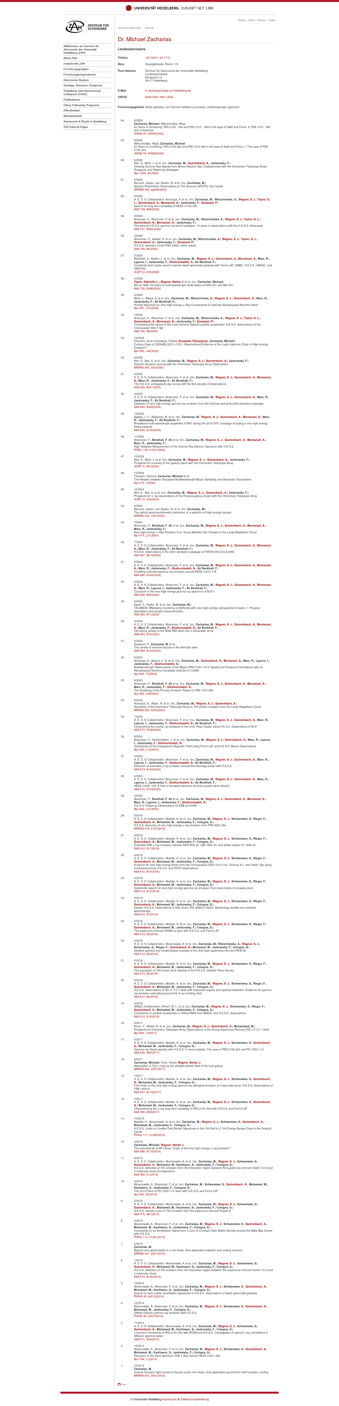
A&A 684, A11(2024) (146, 614)
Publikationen (72, 99)
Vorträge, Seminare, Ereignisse (83, 85)
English (272, 20)
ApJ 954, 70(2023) (145, 674)
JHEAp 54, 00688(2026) (149, 153)
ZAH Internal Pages (76, 126)
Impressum (170, 1399)
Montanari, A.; (171, 203)
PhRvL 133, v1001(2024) (149, 450)
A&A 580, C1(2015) (146, 1174)
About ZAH (70, 58)
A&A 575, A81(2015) (146, 1214)
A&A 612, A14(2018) (146, 1016)
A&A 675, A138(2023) (147, 730)
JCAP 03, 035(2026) (146, 272)
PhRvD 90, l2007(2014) (148, 1316)
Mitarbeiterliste (73, 115)
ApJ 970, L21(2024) (146, 535)
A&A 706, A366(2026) (147, 288)
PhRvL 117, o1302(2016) (149, 1135)
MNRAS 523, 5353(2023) (149, 710)
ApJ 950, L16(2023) (146, 749)
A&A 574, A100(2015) (147, 1277)
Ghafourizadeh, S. (167, 664)
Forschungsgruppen (76, 69)
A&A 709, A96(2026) (146, 209)
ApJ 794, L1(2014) (145, 1359)
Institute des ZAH (74, 63)
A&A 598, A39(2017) (146, 1112)
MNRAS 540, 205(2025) (149, 367)
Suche (251, 20)
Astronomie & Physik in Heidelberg (85, 121)
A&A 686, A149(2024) (147, 575)
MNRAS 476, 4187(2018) (149, 828)
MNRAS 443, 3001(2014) (149, 1375)
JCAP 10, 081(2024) (146, 466)
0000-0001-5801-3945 (159, 97)
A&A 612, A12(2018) (146, 891)
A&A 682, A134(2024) (147, 650)
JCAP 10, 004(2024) (146, 499)
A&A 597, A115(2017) (147, 1092)
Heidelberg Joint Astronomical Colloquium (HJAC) (82, 92)
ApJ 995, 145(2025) (146, 351)
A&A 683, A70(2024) (146, 634)
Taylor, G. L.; (252, 219)
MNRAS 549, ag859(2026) (150, 189)
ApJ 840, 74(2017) (145, 1033)
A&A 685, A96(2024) (146, 595)
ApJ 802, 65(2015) (145, 1194)
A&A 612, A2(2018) (146, 973)
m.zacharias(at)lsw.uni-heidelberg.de (168, 90)
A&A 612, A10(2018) (146, 871)
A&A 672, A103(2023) (147, 789)
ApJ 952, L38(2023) (146, 693)
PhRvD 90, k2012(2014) (149, 1296)
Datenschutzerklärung (194, 1399)
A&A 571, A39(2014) (146, 1339)
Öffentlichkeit (72, 110)
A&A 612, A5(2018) (146, 934)
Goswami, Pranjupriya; (194, 341)
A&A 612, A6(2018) (146, 996)
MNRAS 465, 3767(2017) (149, 1069)
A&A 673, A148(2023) (147, 769)
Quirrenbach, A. (225, 703)
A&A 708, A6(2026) (146, 249)
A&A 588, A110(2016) (147, 1151)
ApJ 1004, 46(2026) (146, 173)
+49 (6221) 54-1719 (157, 57)
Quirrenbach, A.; (199, 163)
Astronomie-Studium (76, 80)
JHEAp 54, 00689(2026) (149, 133)
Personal (261, 20)
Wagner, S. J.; (248, 199)
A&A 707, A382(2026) (147, 229)
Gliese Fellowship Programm (81, 105)
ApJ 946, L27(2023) (146, 809)
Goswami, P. (209, 203)
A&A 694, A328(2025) (147, 407)
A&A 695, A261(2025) (147, 387)
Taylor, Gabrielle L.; (147, 282)
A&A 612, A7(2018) (146, 914)
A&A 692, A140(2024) (147, 430)
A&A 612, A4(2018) (146, 954)
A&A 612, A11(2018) (146, 848)
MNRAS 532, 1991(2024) (149, 516)
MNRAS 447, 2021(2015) (149, 1253)
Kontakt (241, 20)
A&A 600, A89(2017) (146, 1052)
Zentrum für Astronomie (129, 27)
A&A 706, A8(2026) (146, 331)
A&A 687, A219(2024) (147, 555)
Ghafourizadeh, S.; (182, 262)
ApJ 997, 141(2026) (146, 308)
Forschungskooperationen (80, 74)
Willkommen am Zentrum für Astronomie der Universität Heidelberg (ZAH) (81, 49)
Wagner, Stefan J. (173, 282)
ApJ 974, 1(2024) (145, 483)
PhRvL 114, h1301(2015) (149, 1237)
